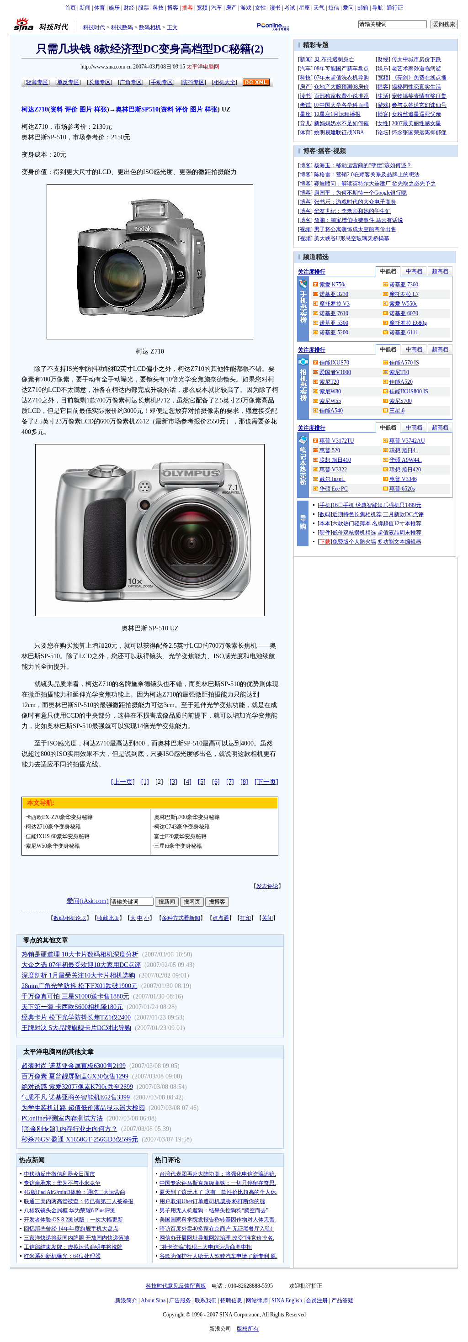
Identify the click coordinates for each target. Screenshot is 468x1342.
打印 (245, 918)
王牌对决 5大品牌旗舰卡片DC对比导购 (76, 1028)
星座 (304, 8)
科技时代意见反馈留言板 (176, 1286)
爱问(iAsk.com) (88, 901)
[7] (230, 781)
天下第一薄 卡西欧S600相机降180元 (72, 1007)
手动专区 (162, 82)
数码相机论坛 (69, 918)
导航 (377, 8)
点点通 (221, 918)
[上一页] (123, 781)
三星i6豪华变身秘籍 (178, 846)
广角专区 (131, 82)
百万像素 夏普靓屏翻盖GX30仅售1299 (74, 1076)
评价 (71, 109)
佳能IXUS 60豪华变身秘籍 (58, 836)
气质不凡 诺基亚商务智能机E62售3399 (75, 1097)
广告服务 (180, 1300)
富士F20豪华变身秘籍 (180, 836)
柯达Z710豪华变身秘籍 (53, 827)
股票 (143, 8)
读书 (275, 8)
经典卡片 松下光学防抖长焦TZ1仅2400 (76, 1017)
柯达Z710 (34, 109)
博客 (172, 8)
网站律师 (257, 1300)
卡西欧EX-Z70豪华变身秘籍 (59, 817)
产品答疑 (342, 1300)
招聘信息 (231, 1300)
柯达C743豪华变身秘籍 (182, 827)
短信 (333, 8)
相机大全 (224, 82)
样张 (100, 109)
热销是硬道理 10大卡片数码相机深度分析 (79, 954)
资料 (56, 109)
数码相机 (150, 27)
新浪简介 (126, 1300)
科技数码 (122, 27)
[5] (202, 781)
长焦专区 (100, 82)
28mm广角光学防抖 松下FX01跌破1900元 (79, 986)
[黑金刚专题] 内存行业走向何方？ (69, 1128)
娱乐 (114, 8)
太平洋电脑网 (202, 66)
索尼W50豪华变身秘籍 (53, 846)
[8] (244, 781)
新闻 (85, 8)
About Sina (153, 1300)
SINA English (286, 1300)
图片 (86, 109)
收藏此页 (108, 918)
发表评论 (267, 886)
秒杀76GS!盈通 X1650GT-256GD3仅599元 (79, 1139)
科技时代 (94, 27)
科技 (158, 8)
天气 (319, 8)
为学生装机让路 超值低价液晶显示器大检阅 (83, 1107)
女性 (260, 8)
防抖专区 (193, 82)
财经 (128, 8)
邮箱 (362, 8)
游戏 (245, 8)
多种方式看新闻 (181, 918)
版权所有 (248, 1329)
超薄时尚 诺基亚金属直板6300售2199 (73, 1065)
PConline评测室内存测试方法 (62, 1118)
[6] (216, 781)
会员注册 (317, 1300)
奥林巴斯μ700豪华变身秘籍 (187, 817)
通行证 (395, 8)
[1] (145, 781)
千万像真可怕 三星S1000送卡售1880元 (75, 996)
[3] (173, 781)
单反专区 (68, 82)
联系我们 (206, 1300)
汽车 (216, 8)
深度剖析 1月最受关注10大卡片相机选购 (78, 975)
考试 (289, 8)
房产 (231, 8)
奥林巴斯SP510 (137, 109)
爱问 (348, 8)
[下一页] (266, 781)
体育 (99, 8)
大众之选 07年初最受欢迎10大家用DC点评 (81, 965)
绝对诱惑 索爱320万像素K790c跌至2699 (77, 1086)
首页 (70, 8)
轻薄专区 (37, 82)
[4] (187, 781)
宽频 (202, 8)
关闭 (267, 918)
